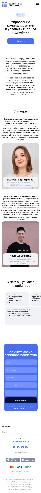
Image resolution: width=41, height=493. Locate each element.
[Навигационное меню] (37, 4)
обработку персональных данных (25, 407)
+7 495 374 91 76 (20, 439)
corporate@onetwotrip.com (20, 441)
